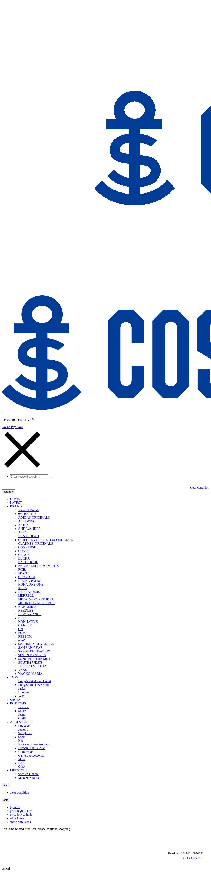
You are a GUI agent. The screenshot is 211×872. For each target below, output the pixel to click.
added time (17, 818)
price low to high (21, 814)
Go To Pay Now (12, 427)
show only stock (20, 822)
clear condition (199, 487)
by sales (15, 807)
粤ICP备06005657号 (193, 858)
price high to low (21, 811)
